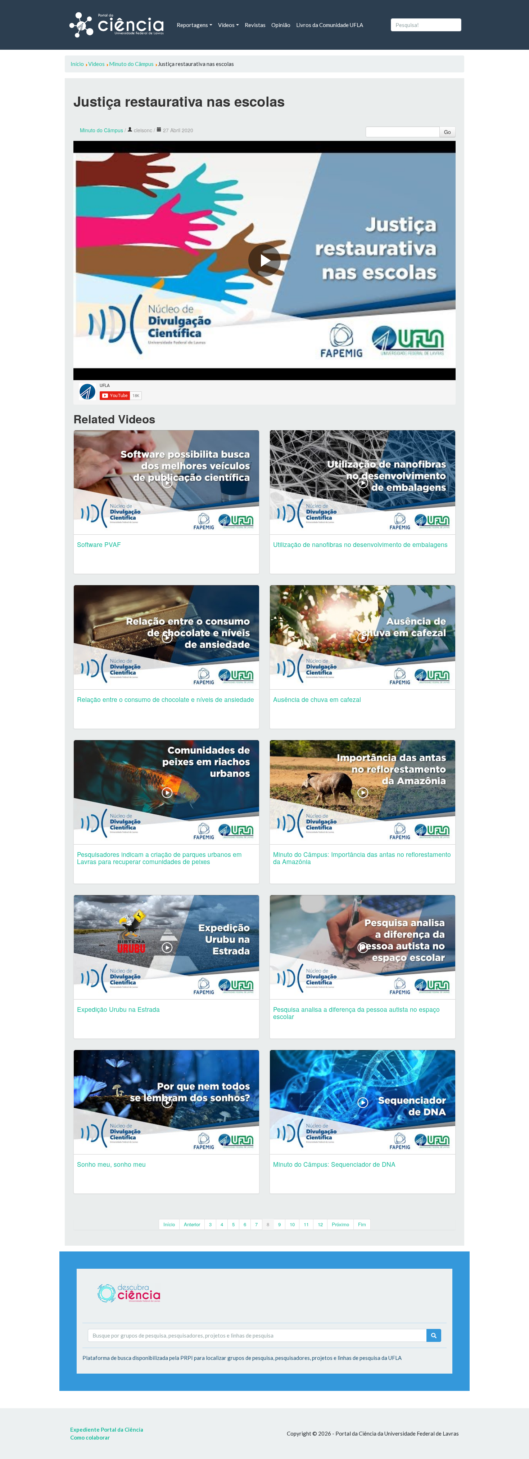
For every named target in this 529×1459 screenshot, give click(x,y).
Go (447, 131)
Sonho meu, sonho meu (111, 1164)
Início (169, 1224)
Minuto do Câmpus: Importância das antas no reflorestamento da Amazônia (362, 858)
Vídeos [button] (226, 25)
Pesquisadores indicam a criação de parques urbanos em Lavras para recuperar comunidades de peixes (159, 858)
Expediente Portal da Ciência (106, 1429)
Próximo (340, 1224)
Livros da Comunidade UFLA (329, 25)
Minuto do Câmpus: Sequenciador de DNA (334, 1164)
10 (292, 1224)
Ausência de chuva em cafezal (317, 699)
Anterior (192, 1224)
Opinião (280, 25)
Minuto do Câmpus (101, 130)
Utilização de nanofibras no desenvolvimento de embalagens (360, 544)
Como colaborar (90, 1437)
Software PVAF (99, 544)
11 (306, 1224)
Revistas (255, 25)
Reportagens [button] (192, 25)
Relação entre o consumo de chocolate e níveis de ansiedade (165, 699)
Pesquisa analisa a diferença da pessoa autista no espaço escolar (356, 1013)
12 (320, 1224)
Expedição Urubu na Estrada (118, 1009)
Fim (362, 1224)
